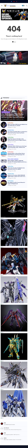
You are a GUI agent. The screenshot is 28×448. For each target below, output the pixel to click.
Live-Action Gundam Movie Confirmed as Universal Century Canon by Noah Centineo (17, 132)
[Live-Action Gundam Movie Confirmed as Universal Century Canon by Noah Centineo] (4, 132)
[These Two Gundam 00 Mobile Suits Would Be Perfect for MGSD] (4, 168)
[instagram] (17, 1)
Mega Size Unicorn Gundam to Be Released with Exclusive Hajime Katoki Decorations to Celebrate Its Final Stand (17, 139)
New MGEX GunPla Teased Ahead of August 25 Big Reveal (16, 183)
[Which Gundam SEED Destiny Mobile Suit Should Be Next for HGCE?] (4, 125)
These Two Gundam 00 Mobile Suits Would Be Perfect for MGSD (16, 168)
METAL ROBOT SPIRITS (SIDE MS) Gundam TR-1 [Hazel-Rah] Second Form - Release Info (17, 161)
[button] (23, 5)
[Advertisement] (14, 81)
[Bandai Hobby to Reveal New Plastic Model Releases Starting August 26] (4, 154)
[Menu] (2, 5)
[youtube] (14, 1)
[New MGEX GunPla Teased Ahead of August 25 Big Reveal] (4, 183)
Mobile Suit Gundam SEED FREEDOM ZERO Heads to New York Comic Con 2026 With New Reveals (16, 176)
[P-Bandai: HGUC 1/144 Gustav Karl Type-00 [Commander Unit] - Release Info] (4, 146)
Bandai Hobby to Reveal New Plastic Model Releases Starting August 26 (16, 154)
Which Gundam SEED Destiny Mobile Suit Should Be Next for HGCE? (17, 125)
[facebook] (11, 1)
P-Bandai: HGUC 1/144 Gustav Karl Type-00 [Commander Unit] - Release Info (17, 147)
